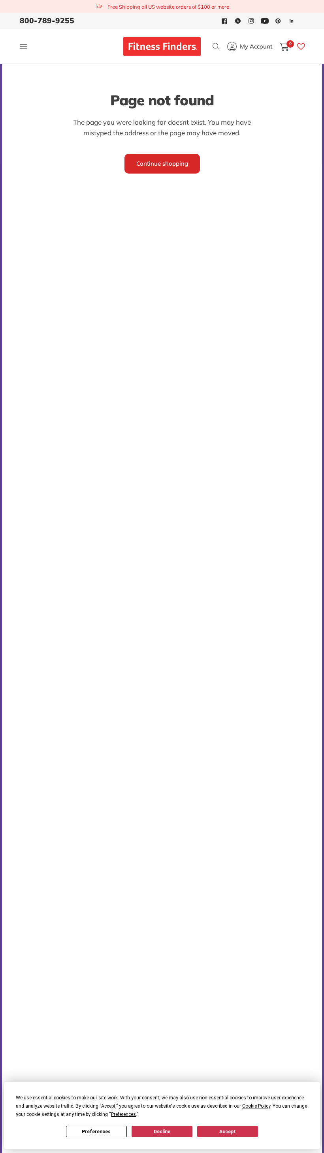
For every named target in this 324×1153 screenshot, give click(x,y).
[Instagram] (251, 21)
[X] (238, 21)
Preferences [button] (123, 1114)
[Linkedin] (291, 21)
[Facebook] (224, 21)
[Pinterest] (278, 21)
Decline (162, 1131)
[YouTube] (264, 21)
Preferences (96, 1131)
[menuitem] (49, 21)
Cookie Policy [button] (256, 1106)
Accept (227, 1131)
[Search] (216, 46)
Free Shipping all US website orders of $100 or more (168, 7)
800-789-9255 (47, 20)
